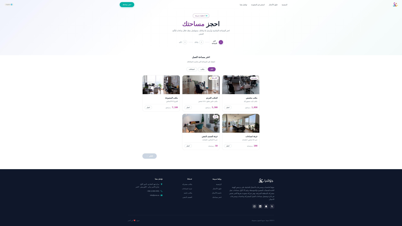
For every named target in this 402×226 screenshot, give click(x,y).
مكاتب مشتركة (187, 184)
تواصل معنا (243, 5)
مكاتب (202, 69)
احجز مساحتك (127, 4)
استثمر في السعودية (258, 5)
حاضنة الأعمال (217, 193)
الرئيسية (284, 5)
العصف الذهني (187, 197)
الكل (211, 69)
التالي (151, 156)
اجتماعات (192, 69)
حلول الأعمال (273, 5)
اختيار (227, 107)
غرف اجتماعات (187, 189)
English (8, 4)
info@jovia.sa (154, 195)
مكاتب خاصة (188, 193)
